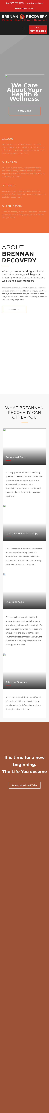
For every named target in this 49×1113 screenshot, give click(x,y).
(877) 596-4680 (16, 3)
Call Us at (38, 29)
